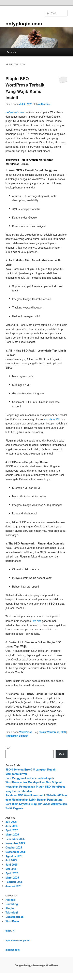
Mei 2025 (10, 869)
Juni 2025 (11, 864)
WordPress (25, 732)
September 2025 (15, 852)
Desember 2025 (15, 839)
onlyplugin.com (23, 23)
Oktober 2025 (13, 847)
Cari (7, 748)
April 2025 (11, 873)
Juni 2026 (11, 826)
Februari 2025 (14, 882)
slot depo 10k (52, 419)
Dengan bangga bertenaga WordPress (37, 965)
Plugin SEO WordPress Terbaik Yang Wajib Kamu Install (24, 88)
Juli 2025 (11, 860)
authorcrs (44, 104)
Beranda (11, 52)
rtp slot (37, 621)
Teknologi (11, 912)
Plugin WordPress (49, 732)
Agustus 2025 (13, 856)
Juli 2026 (11, 822)
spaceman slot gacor (17, 940)
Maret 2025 (12, 877)
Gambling (11, 904)
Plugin (9, 908)
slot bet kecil (12, 949)
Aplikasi (10, 900)
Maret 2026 (12, 834)
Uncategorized (14, 917)
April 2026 (11, 830)
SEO (63, 732)
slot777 (9, 930)
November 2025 (15, 843)
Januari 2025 (13, 886)
